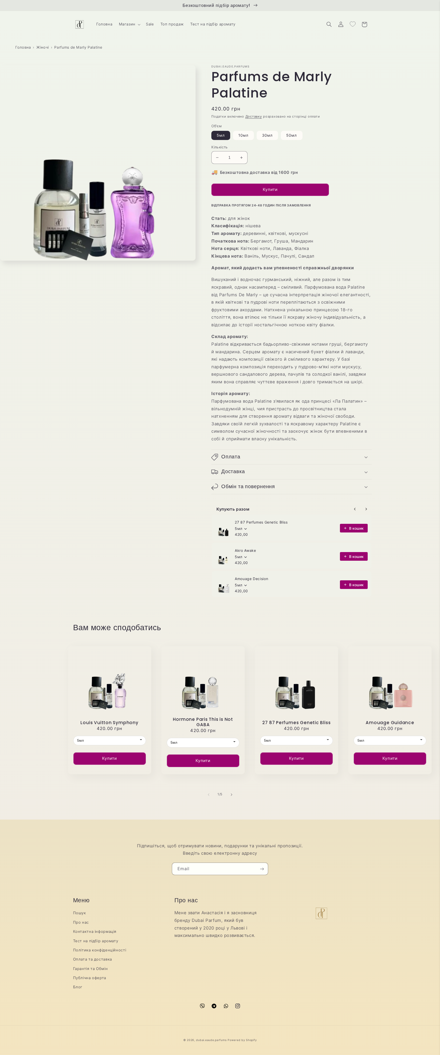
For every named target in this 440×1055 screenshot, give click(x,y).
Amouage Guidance (390, 722)
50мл (291, 135)
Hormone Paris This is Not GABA (203, 722)
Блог (78, 987)
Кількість (219, 147)
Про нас (81, 922)
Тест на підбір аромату (95, 941)
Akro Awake (245, 550)
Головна (23, 47)
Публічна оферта (89, 978)
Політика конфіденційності (99, 950)
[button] (129, 24)
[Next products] (366, 509)
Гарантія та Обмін (90, 968)
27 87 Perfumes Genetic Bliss (261, 522)
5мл (221, 135)
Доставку (253, 116)
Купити (109, 758)
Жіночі (42, 47)
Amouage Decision (251, 578)
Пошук (79, 913)
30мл (267, 135)
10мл (243, 135)
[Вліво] (208, 794)
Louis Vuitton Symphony (109, 722)
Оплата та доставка (92, 959)
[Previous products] (355, 509)
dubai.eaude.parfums (211, 1040)
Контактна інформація (95, 931)
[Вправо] (231, 794)
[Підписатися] (262, 869)
